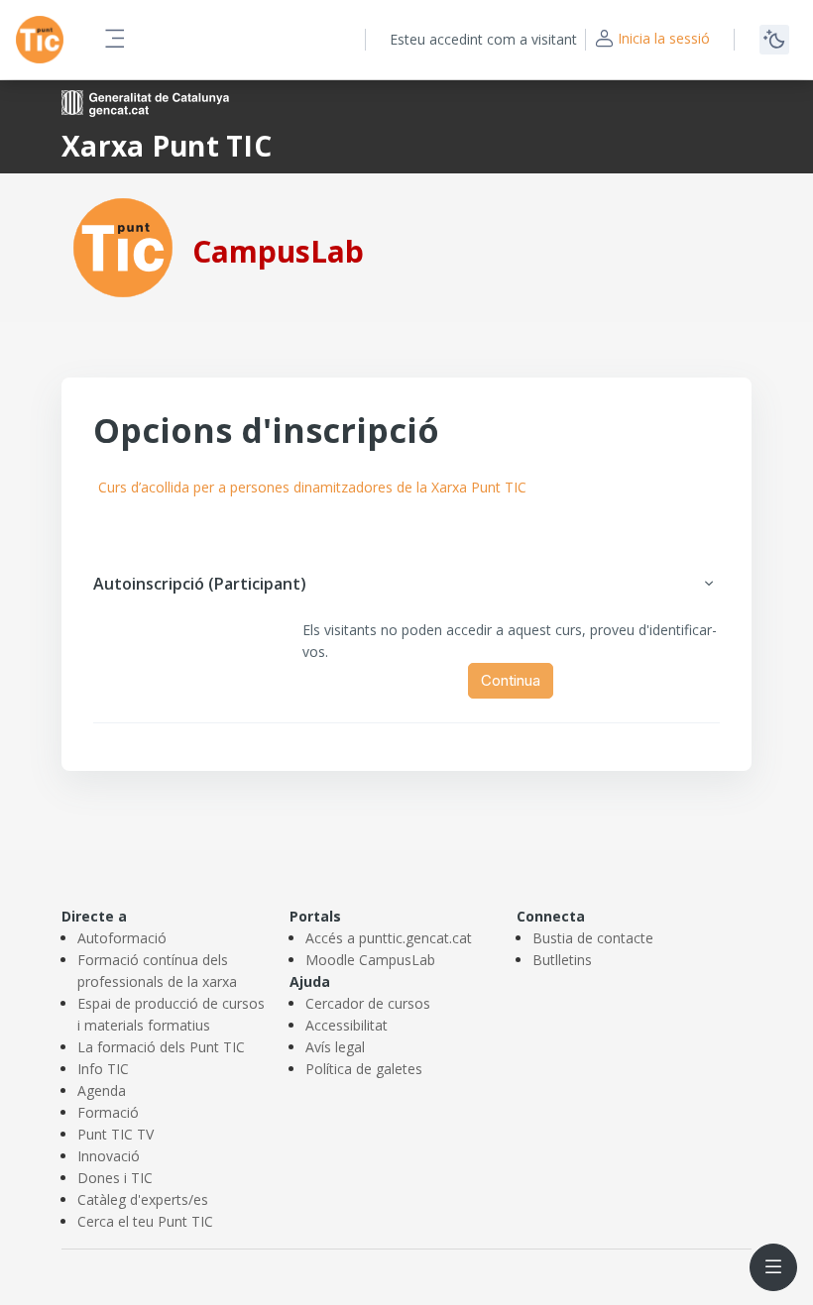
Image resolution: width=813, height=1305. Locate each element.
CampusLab (278, 251)
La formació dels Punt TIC (161, 1046)
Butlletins (562, 959)
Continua (510, 680)
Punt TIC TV (115, 1134)
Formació (108, 1112)
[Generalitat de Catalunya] (145, 101)
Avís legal (335, 1046)
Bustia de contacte (592, 937)
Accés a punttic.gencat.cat (388, 937)
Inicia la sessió (664, 38)
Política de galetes (363, 1068)
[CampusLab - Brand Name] (39, 39)
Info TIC (103, 1068)
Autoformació (122, 937)
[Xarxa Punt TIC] (123, 246)
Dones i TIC (115, 1177)
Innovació (108, 1155)
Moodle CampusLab (370, 959)
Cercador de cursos (367, 1003)
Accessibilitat (346, 1025)
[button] (709, 584)
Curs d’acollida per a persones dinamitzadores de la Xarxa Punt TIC (312, 487)
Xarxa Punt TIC (166, 145)
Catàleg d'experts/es (142, 1199)
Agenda (101, 1090)
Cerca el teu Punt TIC (145, 1221)
